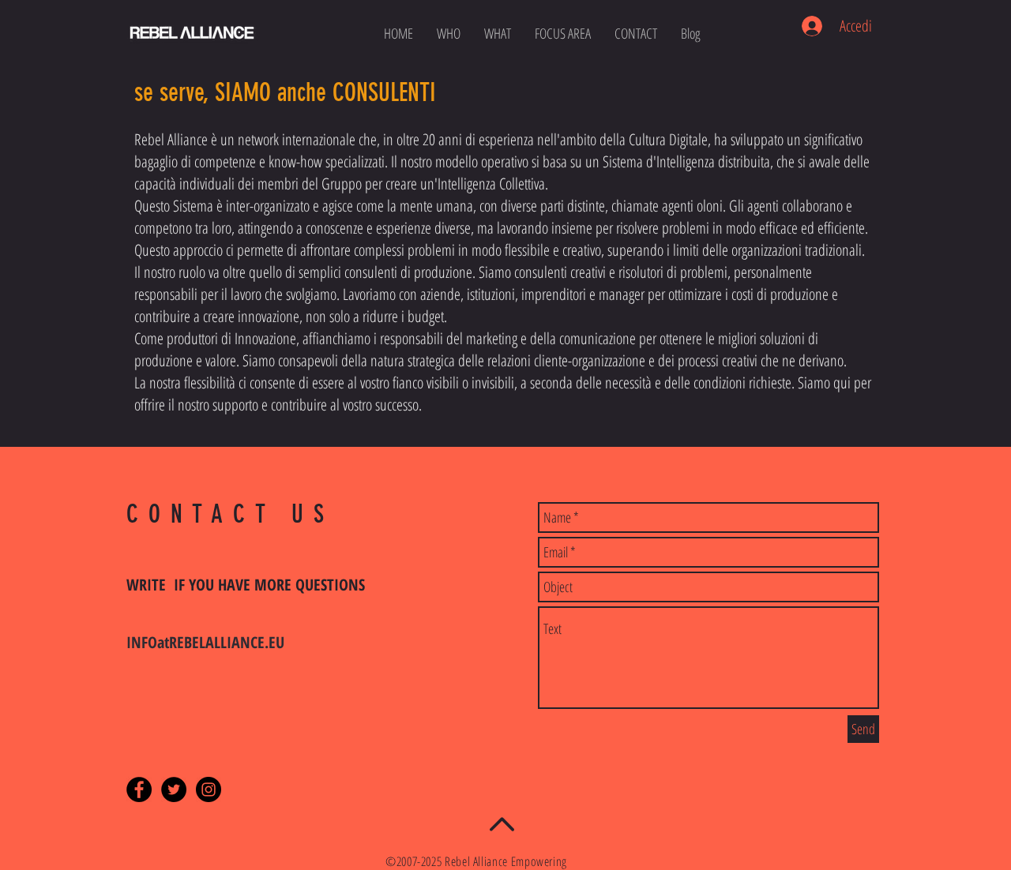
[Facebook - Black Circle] (139, 789)
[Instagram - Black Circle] (208, 789)
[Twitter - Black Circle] (173, 789)
